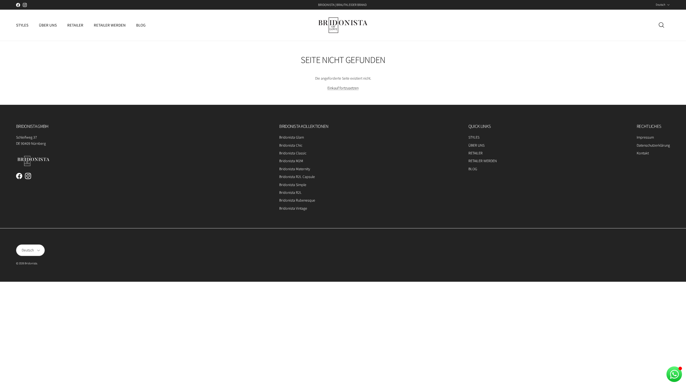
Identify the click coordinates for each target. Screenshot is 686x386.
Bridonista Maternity (294, 168)
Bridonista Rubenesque (297, 200)
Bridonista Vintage (293, 208)
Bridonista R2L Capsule (297, 176)
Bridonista (31, 263)
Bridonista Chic (290, 145)
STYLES (22, 25)
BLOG (141, 25)
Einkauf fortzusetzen (343, 88)
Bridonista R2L (290, 192)
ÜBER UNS (48, 25)
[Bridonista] (343, 25)
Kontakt (643, 153)
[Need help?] (674, 374)
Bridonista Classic (292, 153)
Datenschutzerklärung (653, 145)
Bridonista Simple (292, 184)
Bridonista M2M (291, 160)
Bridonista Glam (291, 137)
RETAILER (75, 25)
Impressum (645, 137)
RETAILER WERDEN (110, 25)
